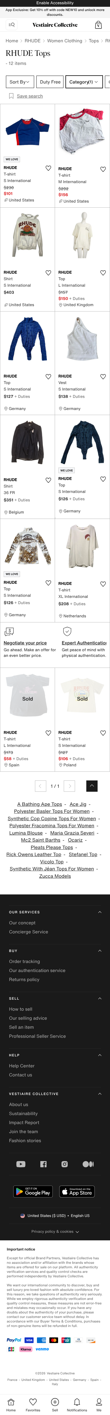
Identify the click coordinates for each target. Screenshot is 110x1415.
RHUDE (33, 40)
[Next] (69, 786)
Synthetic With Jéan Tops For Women (52, 868)
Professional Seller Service (37, 1036)
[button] (98, 25)
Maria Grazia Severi (72, 833)
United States (59, 1380)
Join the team (23, 1131)
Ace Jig (78, 804)
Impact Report (24, 1122)
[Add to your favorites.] (48, 168)
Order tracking (24, 961)
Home (12, 40)
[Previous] (40, 786)
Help (14, 1055)
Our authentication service (37, 970)
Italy (55, 1384)
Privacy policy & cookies (53, 1231)
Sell (14, 998)
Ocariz (75, 840)
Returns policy (24, 979)
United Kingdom (33, 1380)
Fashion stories (25, 1140)
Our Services (24, 912)
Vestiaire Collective (34, 1094)
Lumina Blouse (26, 833)
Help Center (21, 1065)
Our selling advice (28, 1018)
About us (18, 1104)
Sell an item (21, 1027)
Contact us (20, 1074)
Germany (79, 1380)
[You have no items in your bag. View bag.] (98, 25)
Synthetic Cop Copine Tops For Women (52, 818)
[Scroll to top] (92, 786)
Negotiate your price (25, 642)
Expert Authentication (85, 642)
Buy (13, 951)
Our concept (22, 922)
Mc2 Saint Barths (40, 840)
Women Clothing (64, 40)
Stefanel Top (83, 854)
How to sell (20, 1009)
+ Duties (77, 298)
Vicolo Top (52, 861)
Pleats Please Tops (52, 847)
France (12, 1380)
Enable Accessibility (55, 3)
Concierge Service (28, 931)
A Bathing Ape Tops (39, 804)
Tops (94, 40)
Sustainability (23, 1113)
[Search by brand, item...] (11, 24)
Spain (94, 1380)
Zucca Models (55, 876)
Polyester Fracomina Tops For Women (51, 825)
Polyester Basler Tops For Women (52, 811)
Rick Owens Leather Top (33, 854)
